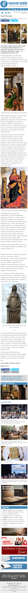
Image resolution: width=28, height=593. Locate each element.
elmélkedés (5, 523)
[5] (14, 43)
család (5, 517)
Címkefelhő (5, 507)
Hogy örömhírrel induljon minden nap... (10, 489)
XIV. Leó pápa (15, 575)
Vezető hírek (6, 402)
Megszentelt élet (13, 576)
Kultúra (4, 18)
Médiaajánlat (10, 590)
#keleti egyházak (17, 376)
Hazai (9, 575)
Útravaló (4, 525)
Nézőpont (22, 576)
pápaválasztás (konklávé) (15, 523)
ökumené (11, 517)
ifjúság (11, 521)
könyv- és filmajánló (7, 514)
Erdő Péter (18, 515)
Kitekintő (4, 576)
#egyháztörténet (6, 376)
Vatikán (16, 514)
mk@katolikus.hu (17, 587)
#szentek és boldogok (7, 380)
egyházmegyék (7, 510)
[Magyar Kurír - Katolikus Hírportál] (13, 7)
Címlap (4, 575)
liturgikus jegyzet (17, 510)
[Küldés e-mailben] (5, 372)
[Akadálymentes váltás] (8, 9)
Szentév (22, 512)
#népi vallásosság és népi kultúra (11, 378)
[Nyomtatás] (14, 372)
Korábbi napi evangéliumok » (20, 503)
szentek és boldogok (19, 521)
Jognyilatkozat (17, 590)
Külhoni (22, 575)
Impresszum (4, 590)
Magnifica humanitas (12, 520)
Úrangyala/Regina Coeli (8, 515)
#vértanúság (19, 380)
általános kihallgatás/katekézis (10, 512)
